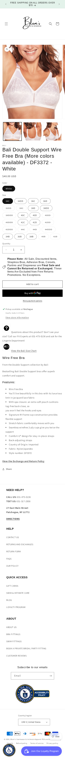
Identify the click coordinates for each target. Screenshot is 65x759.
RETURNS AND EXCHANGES (19, 544)
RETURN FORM (13, 551)
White (9, 188)
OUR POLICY (12, 565)
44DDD (50, 230)
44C (24, 230)
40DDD (11, 223)
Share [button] (9, 469)
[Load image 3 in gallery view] (52, 131)
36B (20, 236)
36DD (10, 209)
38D (33, 208)
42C (23, 222)
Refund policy (21, 743)
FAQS (8, 558)
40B (45, 237)
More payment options (32, 300)
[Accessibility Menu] (9, 750)
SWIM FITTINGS (14, 641)
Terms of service (37, 743)
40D (35, 215)
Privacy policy (52, 743)
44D (36, 230)
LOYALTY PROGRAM (16, 607)
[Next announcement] (59, 4)
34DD (20, 201)
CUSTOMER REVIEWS (16, 655)
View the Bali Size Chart (24, 350)
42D (35, 222)
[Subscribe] (50, 676)
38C (23, 209)
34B (8, 236)
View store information (17, 317)
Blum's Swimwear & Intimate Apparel (25, 739)
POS (43, 739)
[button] (6, 23)
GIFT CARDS (12, 585)
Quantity (6, 243)
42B (57, 237)
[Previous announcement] (5, 4)
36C (33, 201)
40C (23, 215)
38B (31, 236)
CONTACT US (12, 537)
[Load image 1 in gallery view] (12, 131)
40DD (49, 216)
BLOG (9, 600)
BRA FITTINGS (13, 634)
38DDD (11, 216)
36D (45, 201)
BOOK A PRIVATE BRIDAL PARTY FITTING (26, 648)
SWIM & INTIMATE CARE (18, 593)
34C (8, 201)
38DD (46, 208)
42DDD (11, 230)
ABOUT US (11, 627)
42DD (49, 223)
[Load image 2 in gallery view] (32, 131)
